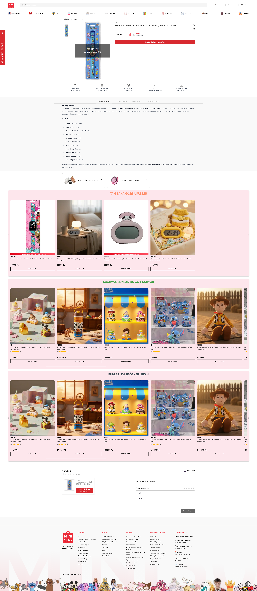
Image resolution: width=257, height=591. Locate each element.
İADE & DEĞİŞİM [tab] (137, 101)
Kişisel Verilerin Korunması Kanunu (134, 548)
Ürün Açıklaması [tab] (104, 101)
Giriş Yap (105, 547)
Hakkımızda (82, 542)
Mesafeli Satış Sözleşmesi (135, 557)
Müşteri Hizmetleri (108, 536)
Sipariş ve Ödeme (132, 539)
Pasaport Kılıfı (154, 564)
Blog (79, 536)
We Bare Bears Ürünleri (158, 553)
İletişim (80, 564)
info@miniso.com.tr (181, 566)
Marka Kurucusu (83, 553)
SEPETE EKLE (33, 269)
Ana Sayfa (65, 19)
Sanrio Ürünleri (155, 547)
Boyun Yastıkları (155, 559)
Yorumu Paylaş (188, 511)
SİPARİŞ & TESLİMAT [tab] (121, 101)
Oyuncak (153, 536)
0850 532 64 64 (180, 542)
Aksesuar (74, 19)
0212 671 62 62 (180, 548)
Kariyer (104, 545)
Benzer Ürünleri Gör (93, 52)
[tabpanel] (128, 136)
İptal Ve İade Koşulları (133, 536)
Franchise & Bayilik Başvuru (87, 539)
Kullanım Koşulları (132, 542)
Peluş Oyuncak (155, 539)
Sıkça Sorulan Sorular (109, 539)
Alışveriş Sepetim (108, 556)
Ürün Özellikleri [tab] (153, 101)
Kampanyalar (130, 545)
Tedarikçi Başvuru (83, 545)
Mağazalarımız (83, 561)
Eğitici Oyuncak (155, 542)
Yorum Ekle (191, 470)
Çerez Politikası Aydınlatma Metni (135, 553)
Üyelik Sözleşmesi (132, 560)
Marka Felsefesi (83, 550)
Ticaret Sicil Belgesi (84, 556)
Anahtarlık (153, 561)
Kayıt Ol (104, 550)
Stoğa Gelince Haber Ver (155, 42)
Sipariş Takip (130, 565)
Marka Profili (82, 547)
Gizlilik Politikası (131, 563)
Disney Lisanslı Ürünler (157, 556)
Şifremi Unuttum (107, 553)
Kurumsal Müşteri (83, 559)
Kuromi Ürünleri (155, 550)
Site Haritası (130, 568)
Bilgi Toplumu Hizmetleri (110, 542)
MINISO (117, 22)
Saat (81, 19)
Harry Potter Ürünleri (157, 545)
